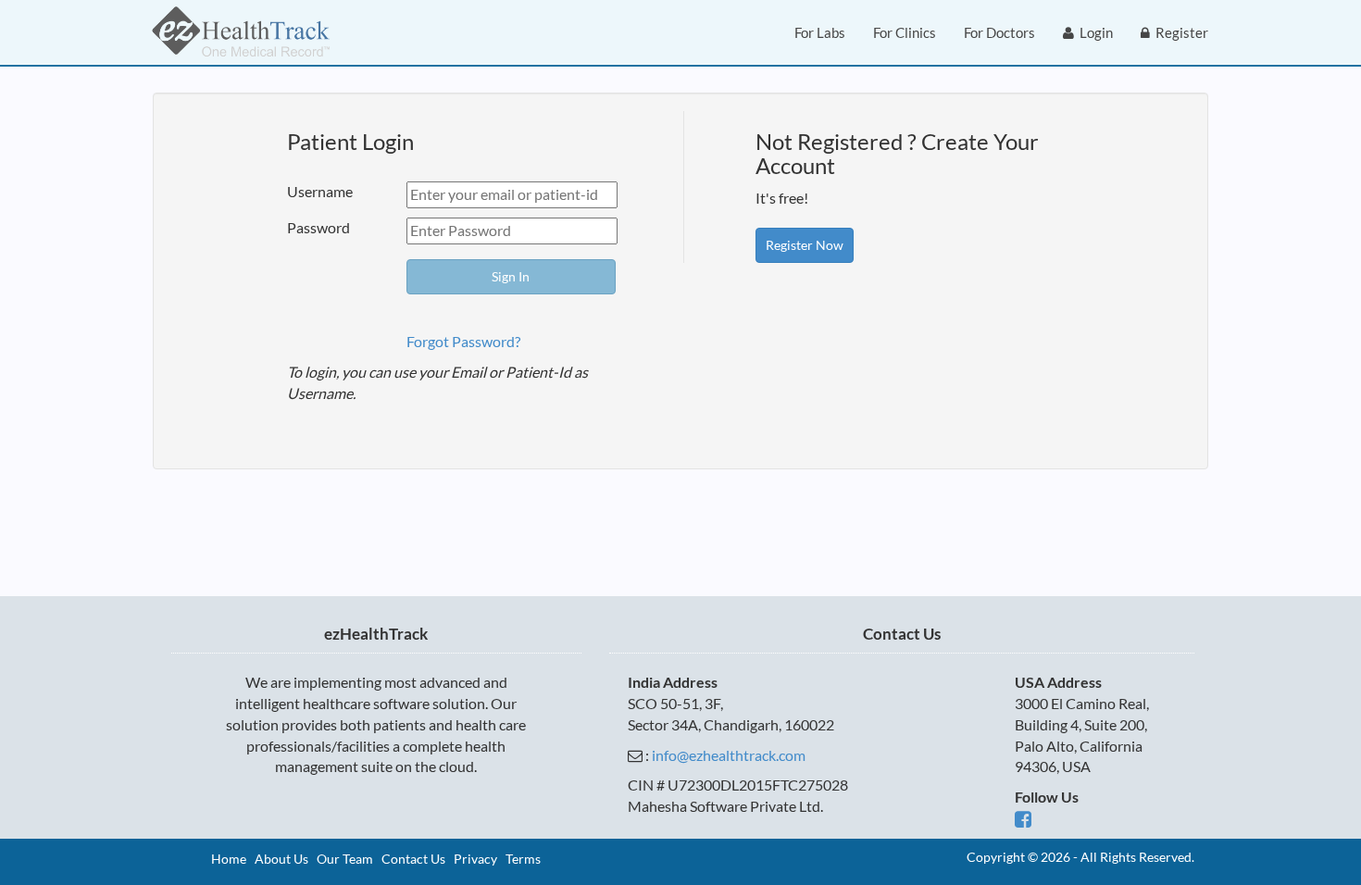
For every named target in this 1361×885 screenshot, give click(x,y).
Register (1179, 32)
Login (1093, 32)
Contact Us (413, 858)
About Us (281, 858)
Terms (523, 858)
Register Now (804, 245)
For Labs (819, 32)
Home (228, 858)
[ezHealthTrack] (240, 32)
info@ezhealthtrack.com (728, 755)
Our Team (345, 858)
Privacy (475, 858)
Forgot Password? (463, 341)
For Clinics (904, 32)
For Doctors (999, 32)
